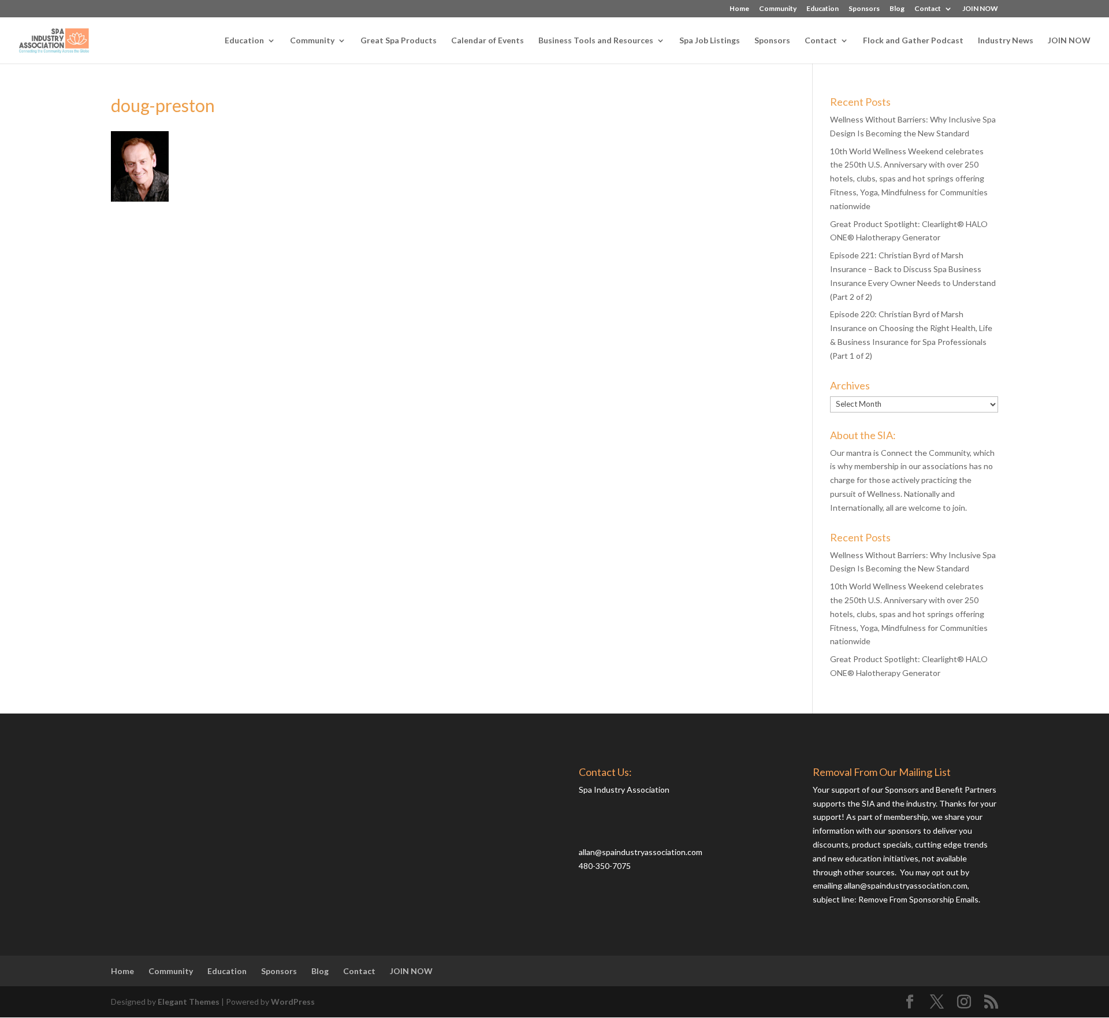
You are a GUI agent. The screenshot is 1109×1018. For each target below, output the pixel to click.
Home (739, 9)
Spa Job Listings (709, 40)
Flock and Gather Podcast (913, 40)
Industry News (1005, 40)
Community (778, 9)
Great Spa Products (398, 40)
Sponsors (864, 9)
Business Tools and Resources (595, 40)
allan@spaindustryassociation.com (640, 852)
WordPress (293, 1001)
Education (822, 9)
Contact (927, 9)
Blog (897, 9)
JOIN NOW (980, 9)
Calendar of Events (487, 40)
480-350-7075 (605, 866)
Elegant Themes (188, 1001)
